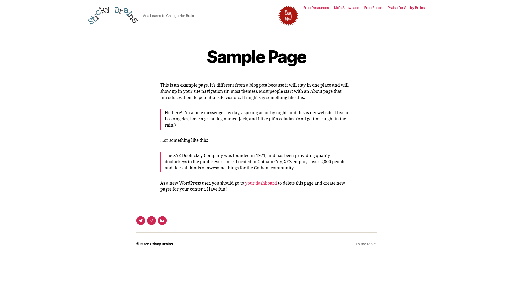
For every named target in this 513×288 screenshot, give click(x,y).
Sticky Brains (161, 244)
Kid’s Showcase (346, 8)
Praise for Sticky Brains (406, 8)
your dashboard (261, 183)
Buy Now (288, 16)
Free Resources (316, 8)
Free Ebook (373, 8)
